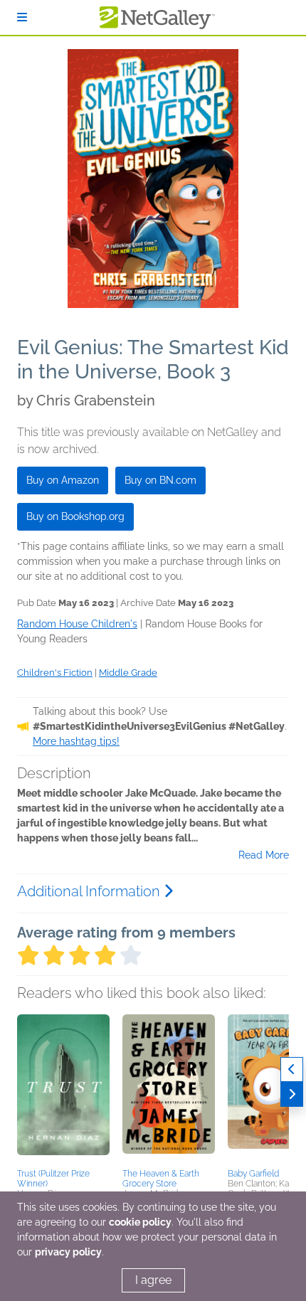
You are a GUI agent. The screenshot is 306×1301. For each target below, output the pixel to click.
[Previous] (291, 1069)
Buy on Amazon (62, 480)
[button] (63, 1089)
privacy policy (68, 1252)
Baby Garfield (253, 1174)
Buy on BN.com (160, 480)
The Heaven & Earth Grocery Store (160, 1179)
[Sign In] (22, 17)
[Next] (291, 1094)
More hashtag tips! (76, 741)
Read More (263, 855)
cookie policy (140, 1222)
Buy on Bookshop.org (75, 516)
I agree (153, 1280)
